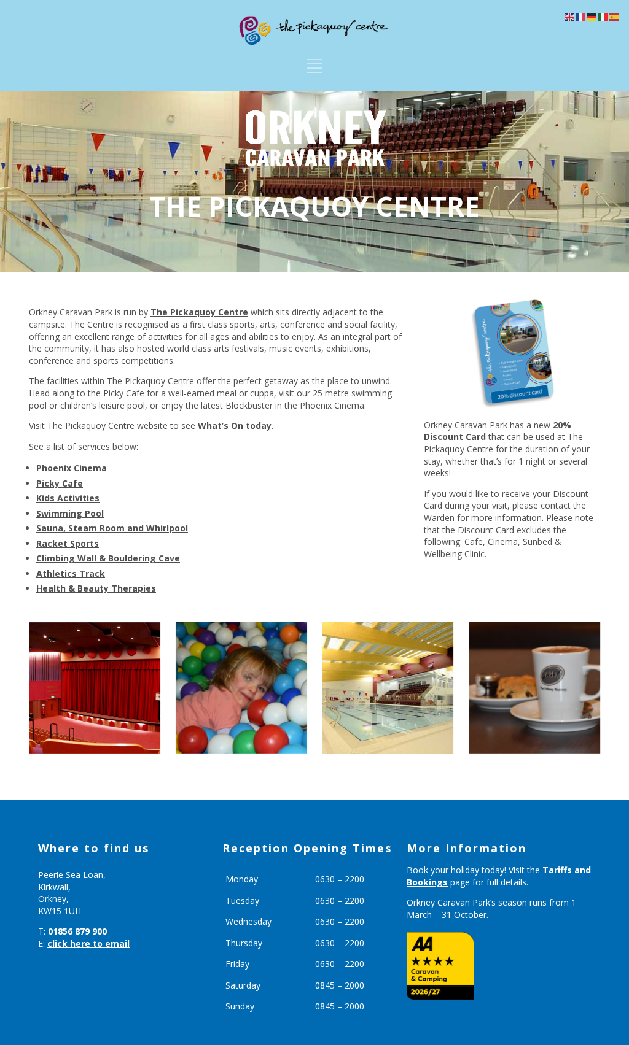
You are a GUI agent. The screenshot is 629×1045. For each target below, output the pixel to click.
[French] (581, 16)
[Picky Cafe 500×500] (534, 688)
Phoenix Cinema (71, 468)
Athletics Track (70, 573)
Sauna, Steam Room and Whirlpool (112, 528)
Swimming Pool (70, 513)
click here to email (88, 943)
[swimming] (388, 688)
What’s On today (235, 425)
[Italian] (603, 16)
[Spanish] (614, 16)
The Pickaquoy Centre (199, 312)
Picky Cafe (59, 483)
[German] (592, 16)
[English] (570, 16)
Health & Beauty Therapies (96, 588)
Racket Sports (67, 543)
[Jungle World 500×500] (241, 688)
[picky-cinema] (94, 688)
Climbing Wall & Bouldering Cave (108, 558)
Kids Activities (68, 498)
